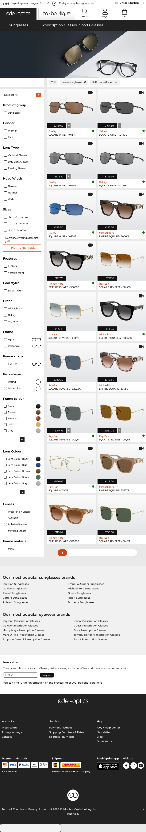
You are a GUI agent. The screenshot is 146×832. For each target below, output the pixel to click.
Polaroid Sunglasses (16, 602)
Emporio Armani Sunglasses (86, 583)
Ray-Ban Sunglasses (16, 583)
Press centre (9, 727)
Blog (100, 736)
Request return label (62, 736)
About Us (8, 721)
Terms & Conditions (14, 809)
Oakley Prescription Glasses (20, 625)
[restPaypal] (24, 765)
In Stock (12, 266)
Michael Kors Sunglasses (83, 588)
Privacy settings (12, 732)
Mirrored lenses (17, 530)
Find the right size (22, 247)
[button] (18, 14)
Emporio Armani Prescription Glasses (26, 639)
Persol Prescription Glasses (91, 620)
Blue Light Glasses (18, 161)
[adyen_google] (43, 765)
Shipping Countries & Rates (66, 732)
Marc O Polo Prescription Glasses (23, 634)
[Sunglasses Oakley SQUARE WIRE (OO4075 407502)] (71, 208)
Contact (7, 736)
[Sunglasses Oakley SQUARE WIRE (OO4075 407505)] (71, 157)
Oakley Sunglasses (15, 588)
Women (12, 130)
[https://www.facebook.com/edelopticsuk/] (126, 766)
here (99, 682)
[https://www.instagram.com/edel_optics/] (133, 766)
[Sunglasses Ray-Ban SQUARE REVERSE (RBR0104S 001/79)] (71, 309)
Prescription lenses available (19, 514)
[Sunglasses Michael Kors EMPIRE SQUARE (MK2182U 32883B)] (71, 513)
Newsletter (104, 732)
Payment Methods (60, 727)
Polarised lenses (17, 524)
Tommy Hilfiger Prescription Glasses (97, 634)
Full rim (12, 364)
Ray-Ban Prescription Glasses (21, 620)
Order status (105, 741)
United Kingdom (129, 2)
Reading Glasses (17, 168)
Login (105, 16)
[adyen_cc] (5, 765)
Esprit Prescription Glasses (91, 639)
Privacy (32, 809)
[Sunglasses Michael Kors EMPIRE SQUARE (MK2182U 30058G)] (71, 259)
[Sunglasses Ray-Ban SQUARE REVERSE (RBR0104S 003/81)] (71, 411)
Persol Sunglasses (14, 593)
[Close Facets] (22, 82)
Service (54, 721)
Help (100, 721)
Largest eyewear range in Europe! (30, 3)
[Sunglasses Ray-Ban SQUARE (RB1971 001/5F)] (71, 462)
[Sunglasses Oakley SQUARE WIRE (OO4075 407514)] (71, 106)
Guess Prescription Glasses (91, 625)
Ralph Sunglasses (79, 597)
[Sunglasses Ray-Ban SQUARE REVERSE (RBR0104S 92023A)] (71, 360)
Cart (124, 16)
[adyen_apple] (34, 765)
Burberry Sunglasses (81, 602)
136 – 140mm (19, 223)
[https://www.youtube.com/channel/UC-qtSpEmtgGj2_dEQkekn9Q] (141, 766)
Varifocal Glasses (17, 155)
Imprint (43, 809)
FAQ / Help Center (108, 727)
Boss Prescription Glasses (90, 630)
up (141, 809)
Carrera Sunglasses (15, 597)
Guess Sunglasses (79, 593)
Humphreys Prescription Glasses (23, 630)
